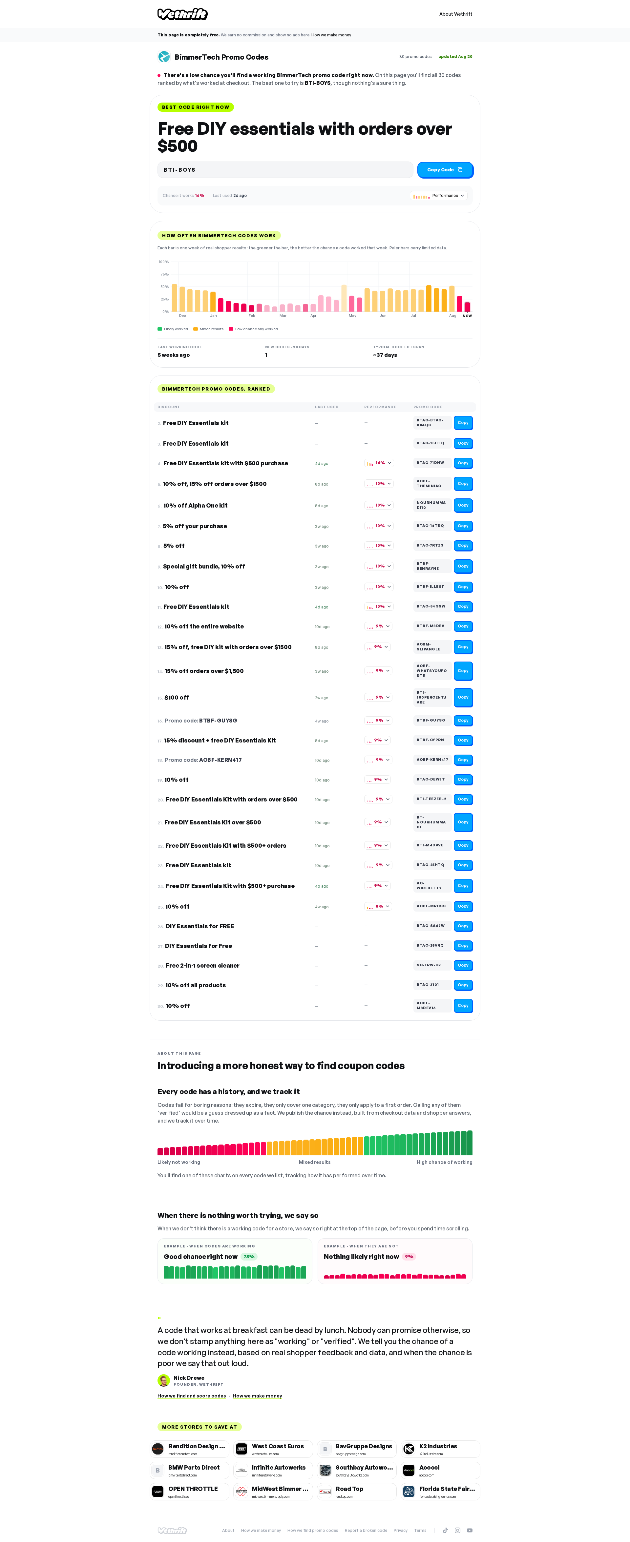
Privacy (401, 1530)
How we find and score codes (192, 1395)
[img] (315, 288)
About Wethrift (455, 14)
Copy (463, 422)
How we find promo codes (312, 1530)
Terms (420, 1530)
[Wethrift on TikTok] (445, 1530)
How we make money (331, 34)
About (228, 1530)
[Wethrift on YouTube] (469, 1530)
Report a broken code (366, 1530)
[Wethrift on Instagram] (457, 1530)
